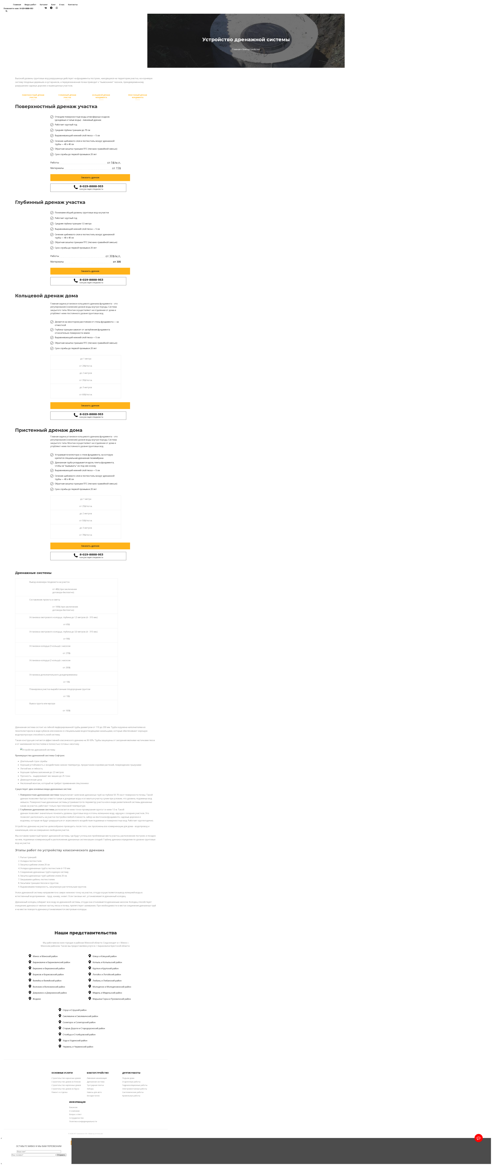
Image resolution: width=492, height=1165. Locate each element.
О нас (61, 4)
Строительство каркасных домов (66, 1078)
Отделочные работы (131, 1081)
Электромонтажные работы (134, 1089)
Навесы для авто (94, 1092)
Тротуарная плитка (95, 1085)
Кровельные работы (131, 1095)
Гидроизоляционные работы (134, 1085)
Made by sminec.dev (95, 1134)
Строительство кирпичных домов (66, 1085)
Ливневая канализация (97, 1078)
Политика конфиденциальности (83, 1121)
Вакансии (73, 1107)
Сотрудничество (76, 1118)
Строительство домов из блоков (66, 1081)
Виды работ (30, 4)
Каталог (44, 4)
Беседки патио (93, 1095)
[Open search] (6, 11)
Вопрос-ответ (75, 1114)
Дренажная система (95, 1081)
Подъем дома (128, 1078)
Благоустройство (251, 49)
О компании (74, 1111)
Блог (53, 4)
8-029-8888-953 (26, 8)
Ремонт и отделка (59, 1092)
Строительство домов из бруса (65, 1089)
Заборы (90, 1089)
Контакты (73, 4)
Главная (17, 4)
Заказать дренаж (90, 177)
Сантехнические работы (133, 1092)
